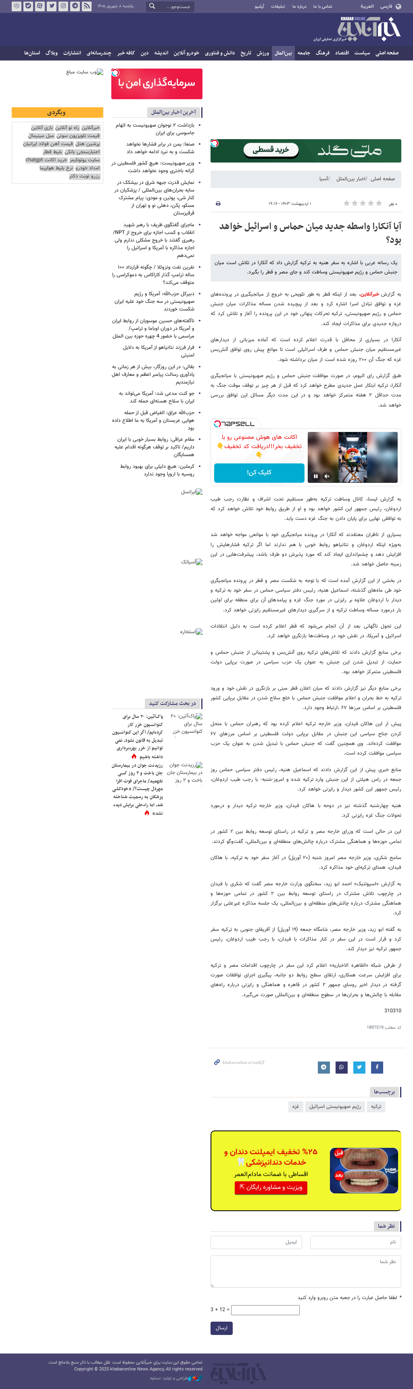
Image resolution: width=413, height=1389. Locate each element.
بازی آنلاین (42, 128)
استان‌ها (32, 53)
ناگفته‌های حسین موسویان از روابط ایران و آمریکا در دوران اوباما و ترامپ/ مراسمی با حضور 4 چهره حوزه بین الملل (153, 328)
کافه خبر (126, 53)
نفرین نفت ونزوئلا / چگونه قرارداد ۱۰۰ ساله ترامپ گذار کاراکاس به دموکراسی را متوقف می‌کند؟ (153, 275)
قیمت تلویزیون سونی (78, 136)
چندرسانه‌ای (99, 53)
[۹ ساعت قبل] (184, 725)
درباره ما (299, 6)
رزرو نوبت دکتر (84, 176)
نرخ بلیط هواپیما (56, 168)
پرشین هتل (87, 144)
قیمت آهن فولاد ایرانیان (48, 144)
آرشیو (259, 6)
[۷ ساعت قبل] (184, 774)
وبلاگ (52, 53)
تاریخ (246, 53)
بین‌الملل (283, 53)
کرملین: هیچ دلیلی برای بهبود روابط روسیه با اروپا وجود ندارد (157, 470)
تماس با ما (322, 6)
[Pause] (316, 476)
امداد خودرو (87, 168)
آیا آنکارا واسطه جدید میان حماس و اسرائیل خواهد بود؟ (310, 233)
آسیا (323, 179)
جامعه (304, 53)
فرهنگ (323, 53)
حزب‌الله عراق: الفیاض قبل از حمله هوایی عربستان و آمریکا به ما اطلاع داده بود (153, 420)
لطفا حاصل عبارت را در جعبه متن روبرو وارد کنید (349, 1298)
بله (28, 6)
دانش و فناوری (220, 53)
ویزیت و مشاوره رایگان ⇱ (271, 1188)
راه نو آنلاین (67, 128)
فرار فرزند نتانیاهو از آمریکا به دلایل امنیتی (158, 351)
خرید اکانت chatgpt (46, 160)
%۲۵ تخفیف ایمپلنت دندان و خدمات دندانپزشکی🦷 (270, 1157)
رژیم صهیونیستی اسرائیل (335, 1107)
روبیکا (16, 6)
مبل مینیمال (41, 136)
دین (145, 53)
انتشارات (72, 53)
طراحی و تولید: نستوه (169, 1378)
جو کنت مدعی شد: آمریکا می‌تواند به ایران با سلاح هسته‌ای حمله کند (156, 397)
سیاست (362, 53)
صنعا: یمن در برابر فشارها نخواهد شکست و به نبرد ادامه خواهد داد (160, 148)
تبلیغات (278, 6)
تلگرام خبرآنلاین (75, 6)
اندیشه (161, 53)
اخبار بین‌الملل (350, 179)
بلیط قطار (52, 152)
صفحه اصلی (386, 53)
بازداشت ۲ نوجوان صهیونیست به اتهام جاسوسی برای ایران (155, 129)
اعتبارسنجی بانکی (82, 152)
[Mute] (327, 476)
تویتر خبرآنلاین (51, 6)
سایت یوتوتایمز (84, 160)
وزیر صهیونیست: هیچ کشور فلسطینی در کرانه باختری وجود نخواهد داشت (152, 167)
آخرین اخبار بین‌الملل (173, 112)
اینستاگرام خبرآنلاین (63, 6)
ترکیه (376, 1107)
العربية (367, 6)
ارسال (221, 1328)
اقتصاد (342, 53)
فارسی (386, 6)
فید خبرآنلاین (87, 6)
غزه (295, 1107)
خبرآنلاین (357, 30)
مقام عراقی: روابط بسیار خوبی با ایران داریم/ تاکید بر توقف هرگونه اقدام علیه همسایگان (154, 447)
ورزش (263, 53)
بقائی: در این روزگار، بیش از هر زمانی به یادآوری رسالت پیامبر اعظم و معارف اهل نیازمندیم (153, 374)
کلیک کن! (259, 473)
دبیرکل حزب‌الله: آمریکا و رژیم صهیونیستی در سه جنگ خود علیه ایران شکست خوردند (154, 301)
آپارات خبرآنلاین (40, 6)
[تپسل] (215, 143)
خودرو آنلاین (186, 53)
